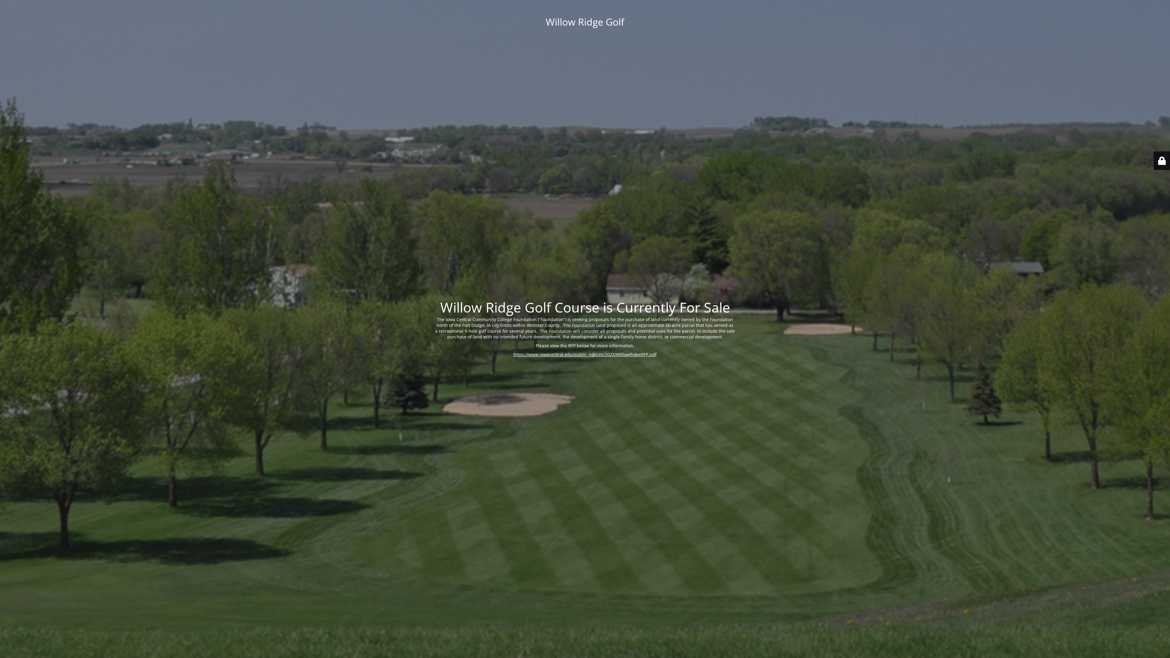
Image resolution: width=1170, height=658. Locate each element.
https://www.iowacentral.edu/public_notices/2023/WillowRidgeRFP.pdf (585, 354)
